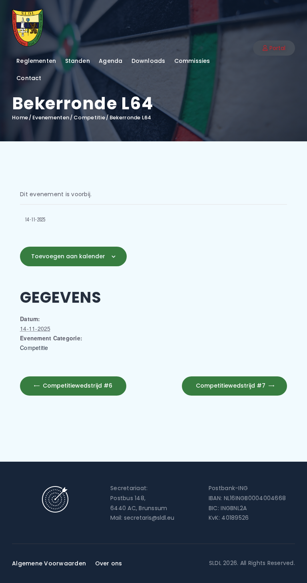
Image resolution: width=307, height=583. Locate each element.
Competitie (89, 117)
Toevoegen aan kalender (68, 256)
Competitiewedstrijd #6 (76, 386)
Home (20, 117)
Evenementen (50, 117)
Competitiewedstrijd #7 (231, 386)
